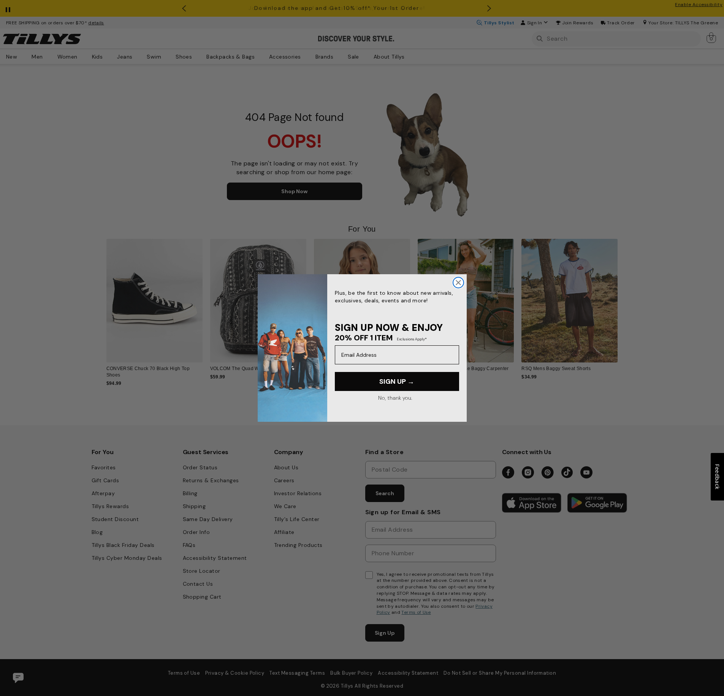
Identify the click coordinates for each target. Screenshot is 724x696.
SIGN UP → (396, 381)
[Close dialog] (458, 282)
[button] (622, 295)
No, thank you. (395, 398)
